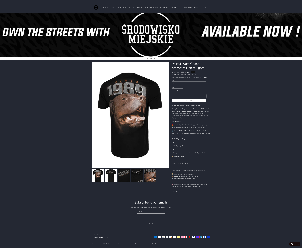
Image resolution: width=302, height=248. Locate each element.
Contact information (142, 243)
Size (173, 80)
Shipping (182, 74)
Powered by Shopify (106, 243)
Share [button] (175, 191)
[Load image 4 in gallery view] (137, 175)
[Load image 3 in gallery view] (124, 175)
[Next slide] (154, 58)
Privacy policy (115, 243)
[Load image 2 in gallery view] (111, 175)
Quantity (174, 87)
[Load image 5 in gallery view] (150, 175)
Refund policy (132, 243)
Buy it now (189, 100)
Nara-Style (98, 243)
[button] (105, 7)
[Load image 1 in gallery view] (98, 175)
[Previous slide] (147, 58)
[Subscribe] (163, 212)
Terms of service (124, 243)
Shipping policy (152, 243)
